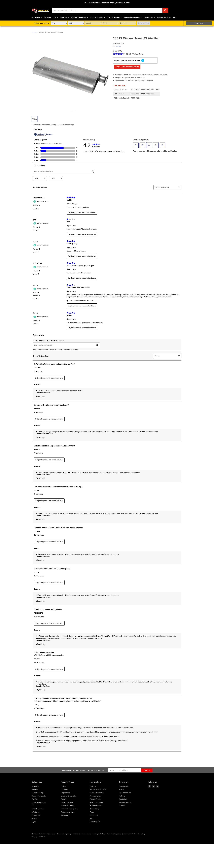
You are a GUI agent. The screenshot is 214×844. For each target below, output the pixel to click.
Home (34, 32)
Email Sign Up (95, 822)
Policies (93, 786)
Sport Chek (123, 799)
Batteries (47, 17)
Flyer (175, 17)
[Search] (165, 10)
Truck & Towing (113, 17)
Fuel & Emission (67, 802)
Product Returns (96, 796)
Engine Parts (65, 793)
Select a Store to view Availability (127, 67)
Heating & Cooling (67, 806)
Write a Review (138, 54)
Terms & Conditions (97, 793)
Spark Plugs (65, 815)
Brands (34, 818)
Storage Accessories (132, 17)
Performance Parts (67, 812)
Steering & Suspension (69, 809)
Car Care (64, 17)
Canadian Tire (124, 786)
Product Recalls (95, 799)
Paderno (122, 796)
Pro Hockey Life (125, 793)
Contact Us (94, 815)
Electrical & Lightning (68, 796)
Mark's (121, 789)
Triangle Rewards (125, 802)
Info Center (148, 17)
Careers (92, 812)
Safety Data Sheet (96, 802)
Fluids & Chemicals (79, 17)
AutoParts (36, 17)
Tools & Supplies (97, 17)
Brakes (63, 786)
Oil (55, 17)
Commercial (36, 815)
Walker (118, 46)
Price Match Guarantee (98, 789)
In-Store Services (164, 17)
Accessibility (94, 809)
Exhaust (64, 799)
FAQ (91, 818)
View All (122, 806)
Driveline (64, 789)
